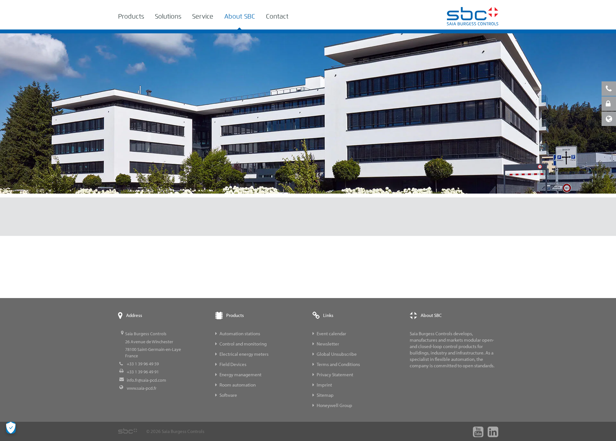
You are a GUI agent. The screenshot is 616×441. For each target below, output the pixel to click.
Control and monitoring (243, 344)
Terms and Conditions (338, 364)
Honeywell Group (334, 405)
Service (202, 16)
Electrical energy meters (244, 354)
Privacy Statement (335, 374)
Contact (277, 16)
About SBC (239, 16)
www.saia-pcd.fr (142, 388)
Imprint (324, 385)
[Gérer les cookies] (11, 428)
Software (228, 395)
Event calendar (331, 333)
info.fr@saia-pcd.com (146, 380)
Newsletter (328, 344)
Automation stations (239, 333)
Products (131, 16)
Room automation (237, 385)
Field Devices (232, 364)
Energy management (240, 374)
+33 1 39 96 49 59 (143, 364)
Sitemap (325, 395)
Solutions (168, 16)
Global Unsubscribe (337, 354)
